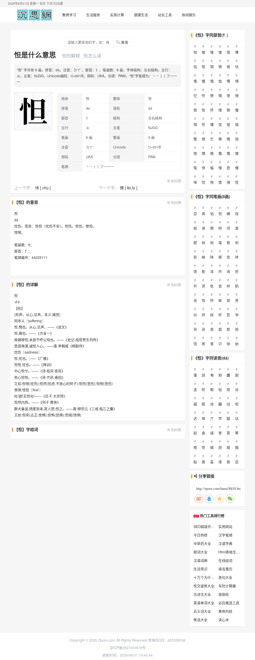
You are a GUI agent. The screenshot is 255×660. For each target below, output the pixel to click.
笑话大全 (200, 619)
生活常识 (200, 568)
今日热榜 (200, 534)
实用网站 (225, 526)
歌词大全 (200, 551)
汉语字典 (225, 543)
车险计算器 (227, 585)
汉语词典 (200, 560)
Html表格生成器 (230, 551)
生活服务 (93, 14)
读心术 (223, 619)
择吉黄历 (225, 568)
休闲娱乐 (189, 14)
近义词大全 (202, 611)
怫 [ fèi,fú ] (128, 188)
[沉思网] (34, 14)
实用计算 (117, 14)
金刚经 (223, 594)
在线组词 (225, 560)
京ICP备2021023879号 (128, 647)
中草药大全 (202, 543)
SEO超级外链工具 (207, 526)
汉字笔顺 (225, 534)
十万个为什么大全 (207, 577)
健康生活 (141, 14)
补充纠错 (174, 180)
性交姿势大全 (203, 585)
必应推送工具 (228, 602)
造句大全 (225, 577)
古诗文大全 (202, 594)
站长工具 (165, 14)
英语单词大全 (203, 602)
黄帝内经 (225, 611)
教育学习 (69, 14)
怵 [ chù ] (43, 188)
